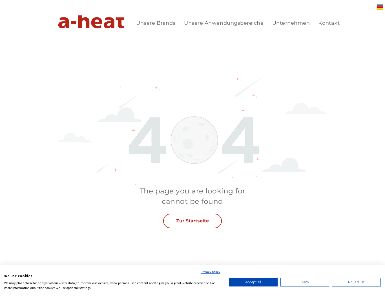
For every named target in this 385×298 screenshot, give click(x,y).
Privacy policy (210, 272)
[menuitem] (156, 23)
